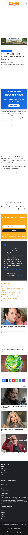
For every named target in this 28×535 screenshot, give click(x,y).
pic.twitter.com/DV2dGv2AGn (12, 269)
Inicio (3, 47)
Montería (9, 50)
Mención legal (4, 468)
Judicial (2, 514)
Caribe (2, 518)
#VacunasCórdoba (9, 248)
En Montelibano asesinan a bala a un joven (13, 301)
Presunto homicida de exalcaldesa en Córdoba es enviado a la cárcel (11, 297)
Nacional (3, 516)
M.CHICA (4, 62)
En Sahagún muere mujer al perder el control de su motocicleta (11, 293)
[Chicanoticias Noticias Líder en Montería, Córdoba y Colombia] (14, 3)
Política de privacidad (5, 474)
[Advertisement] (14, 23)
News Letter (3, 470)
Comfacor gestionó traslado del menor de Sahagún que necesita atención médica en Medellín (12, 288)
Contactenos (4, 472)
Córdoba (7, 47)
